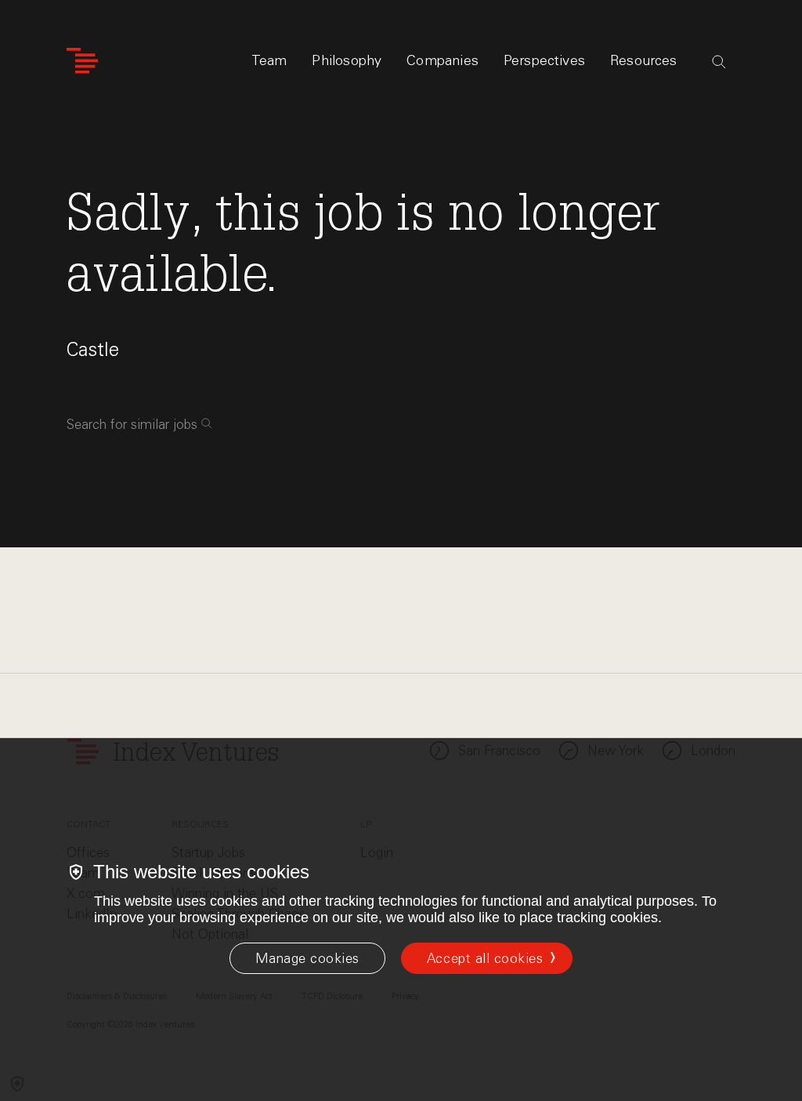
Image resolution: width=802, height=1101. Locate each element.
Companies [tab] (442, 60)
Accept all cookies (485, 958)
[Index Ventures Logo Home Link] (82, 61)
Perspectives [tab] (544, 60)
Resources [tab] (643, 60)
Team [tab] (269, 60)
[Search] (719, 62)
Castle (93, 349)
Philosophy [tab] (346, 60)
